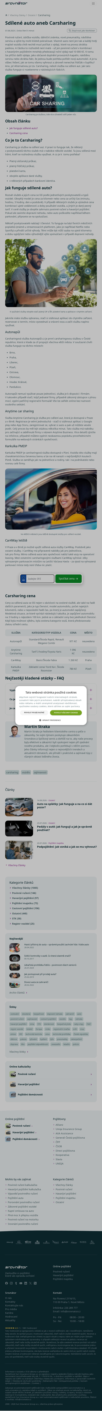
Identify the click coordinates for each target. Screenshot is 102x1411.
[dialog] (51, 705)
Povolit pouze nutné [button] (34, 712)
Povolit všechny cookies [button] (66, 712)
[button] (51, 720)
